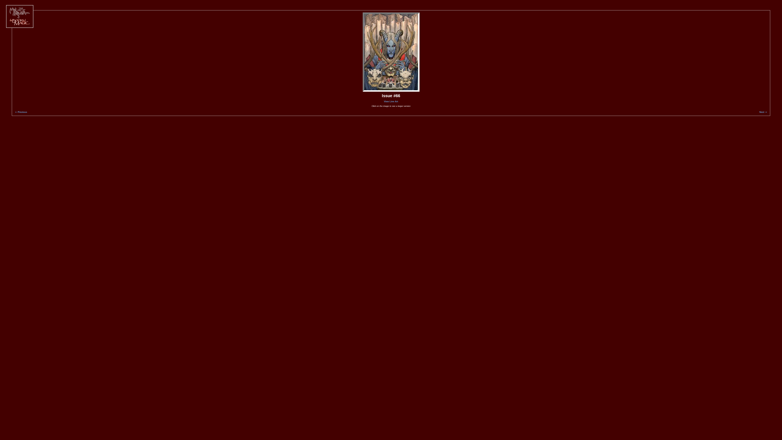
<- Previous (21, 112)
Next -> (763, 112)
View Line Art (391, 101)
